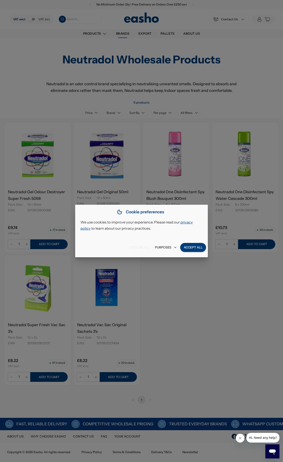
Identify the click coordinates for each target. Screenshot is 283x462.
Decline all (140, 247)
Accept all (193, 247)
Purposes (163, 247)
